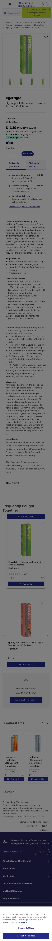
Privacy (22, 922)
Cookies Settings (26, 928)
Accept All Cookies (26, 936)
